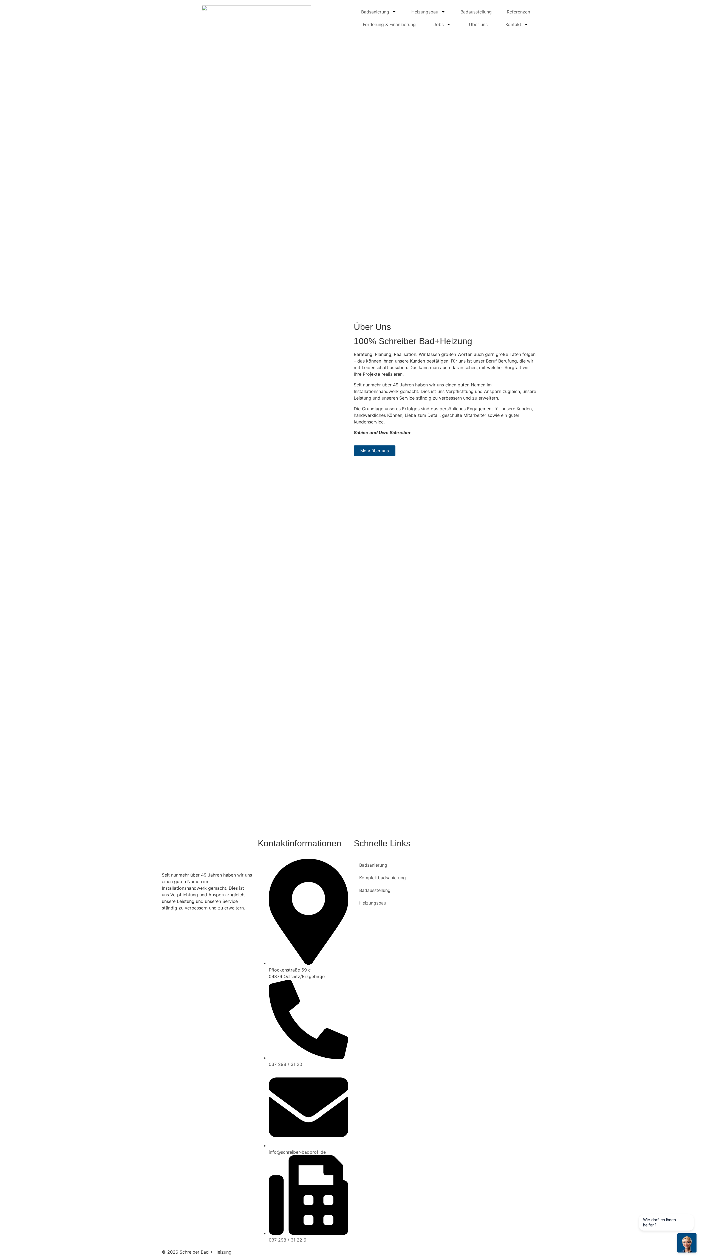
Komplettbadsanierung (382, 877)
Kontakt (513, 24)
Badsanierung (375, 12)
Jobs (439, 24)
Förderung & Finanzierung (389, 24)
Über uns (478, 24)
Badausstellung (476, 12)
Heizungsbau (424, 12)
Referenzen (518, 12)
